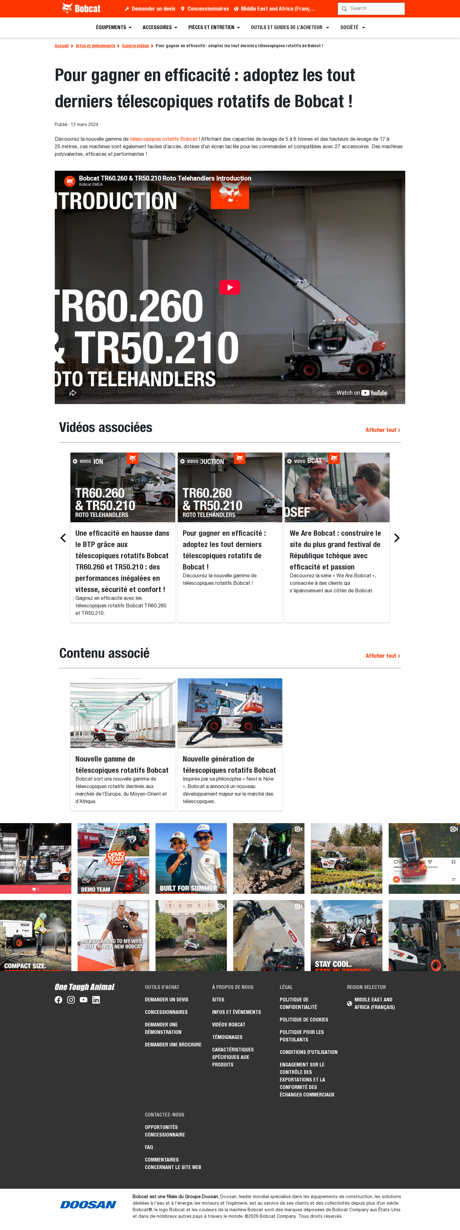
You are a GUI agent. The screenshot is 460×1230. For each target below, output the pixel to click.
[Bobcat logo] (81, 9)
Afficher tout (381, 430)
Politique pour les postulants (302, 1036)
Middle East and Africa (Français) (279, 8)
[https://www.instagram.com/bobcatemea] (71, 1001)
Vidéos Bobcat (228, 1025)
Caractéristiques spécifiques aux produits (233, 1057)
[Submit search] (399, 8)
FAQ (149, 1147)
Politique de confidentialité (298, 1003)
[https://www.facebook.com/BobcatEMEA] (58, 1001)
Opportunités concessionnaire (165, 1131)
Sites (218, 1000)
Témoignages (227, 1037)
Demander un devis (154, 8)
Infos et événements (95, 45)
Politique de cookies (304, 1020)
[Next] (395, 538)
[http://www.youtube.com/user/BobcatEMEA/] (83, 1001)
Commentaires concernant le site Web (173, 1163)
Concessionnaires (208, 8)
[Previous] (64, 538)
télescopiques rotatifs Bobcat (163, 139)
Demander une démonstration (163, 1028)
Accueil (62, 45)
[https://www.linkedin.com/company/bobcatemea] (96, 1001)
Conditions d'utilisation (309, 1052)
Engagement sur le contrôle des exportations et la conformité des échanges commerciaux (307, 1080)
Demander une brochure (173, 1045)
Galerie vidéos (135, 45)
